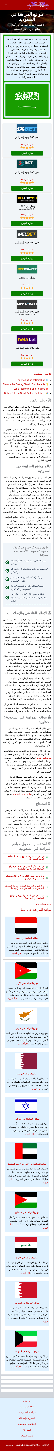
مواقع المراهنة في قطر (27, 1073)
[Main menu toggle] (6, 5)
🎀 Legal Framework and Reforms (31, 389)
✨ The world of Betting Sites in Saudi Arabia (26, 384)
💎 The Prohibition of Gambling (32, 380)
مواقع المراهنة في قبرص (27, 1028)
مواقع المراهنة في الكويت (27, 1351)
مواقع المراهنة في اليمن (27, 938)
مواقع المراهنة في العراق (27, 1257)
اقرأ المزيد (16, 953)
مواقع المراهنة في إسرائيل (27, 1119)
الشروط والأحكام (27, 1418)
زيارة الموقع (27, 153)
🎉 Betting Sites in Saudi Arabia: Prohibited (26, 393)
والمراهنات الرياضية (22, 794)
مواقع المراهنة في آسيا (36, 909)
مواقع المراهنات (44, 758)
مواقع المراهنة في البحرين (27, 1303)
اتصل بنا (27, 1430)
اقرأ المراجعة (27, 144)
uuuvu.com (29, 1445)
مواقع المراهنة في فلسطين (27, 1212)
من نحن (27, 1400)
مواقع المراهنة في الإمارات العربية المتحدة (27, 1164)
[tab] (27, 858)
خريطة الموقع (27, 1435)
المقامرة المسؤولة (27, 1424)
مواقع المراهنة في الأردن (27, 983)
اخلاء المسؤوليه (27, 1406)
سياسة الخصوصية (27, 1412)
